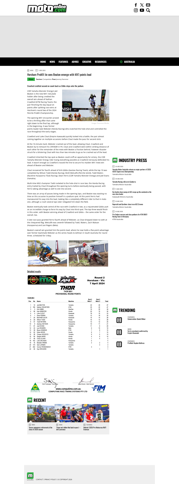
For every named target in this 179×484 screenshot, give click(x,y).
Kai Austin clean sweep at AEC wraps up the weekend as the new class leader (131, 193)
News (52, 61)
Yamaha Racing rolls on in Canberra (124, 181)
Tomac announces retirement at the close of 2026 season (40, 428)
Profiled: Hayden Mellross (136, 343)
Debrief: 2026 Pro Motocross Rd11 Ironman (94, 428)
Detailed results (34, 271)
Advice (75, 61)
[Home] (47, 8)
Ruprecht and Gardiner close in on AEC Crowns (127, 204)
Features (63, 61)
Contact (39, 479)
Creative (86, 61)
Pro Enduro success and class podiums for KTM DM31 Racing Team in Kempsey (129, 215)
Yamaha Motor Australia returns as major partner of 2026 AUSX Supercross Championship (131, 170)
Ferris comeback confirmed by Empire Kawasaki (138, 332)
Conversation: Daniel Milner (137, 319)
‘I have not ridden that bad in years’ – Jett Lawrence (68, 428)
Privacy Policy (50, 479)
